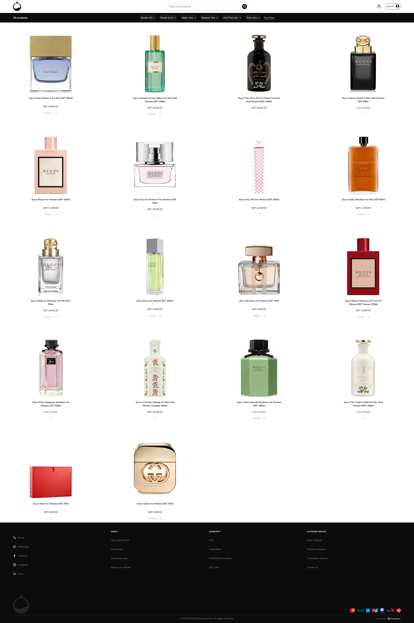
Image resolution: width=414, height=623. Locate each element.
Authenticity (117, 549)
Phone (21, 537)
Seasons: (208, 17)
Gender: (146, 17)
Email (20, 573)
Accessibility (215, 549)
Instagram (23, 564)
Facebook (22, 555)
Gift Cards (214, 567)
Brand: (166, 17)
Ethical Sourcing (119, 558)
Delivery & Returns (316, 549)
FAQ (211, 540)
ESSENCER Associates (220, 558)
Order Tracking (314, 540)
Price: (252, 17)
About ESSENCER (120, 540)
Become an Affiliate (121, 567)
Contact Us (312, 567)
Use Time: (230, 17)
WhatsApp (23, 546)
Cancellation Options (317, 558)
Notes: (187, 17)
